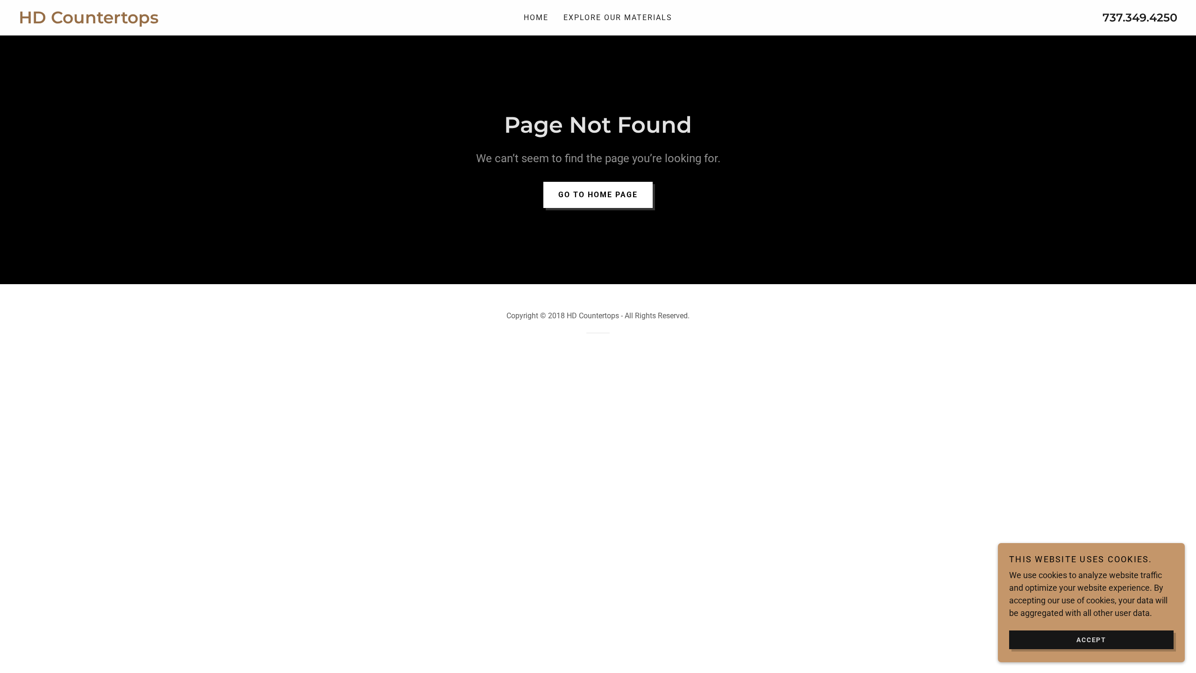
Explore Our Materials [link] (617, 17)
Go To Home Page (598, 194)
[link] (163, 20)
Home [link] (536, 17)
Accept (1091, 639)
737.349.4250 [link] (1140, 17)
